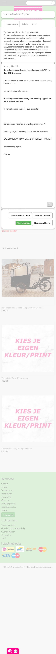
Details (25, 24)
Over (34, 24)
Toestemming (11, 24)
